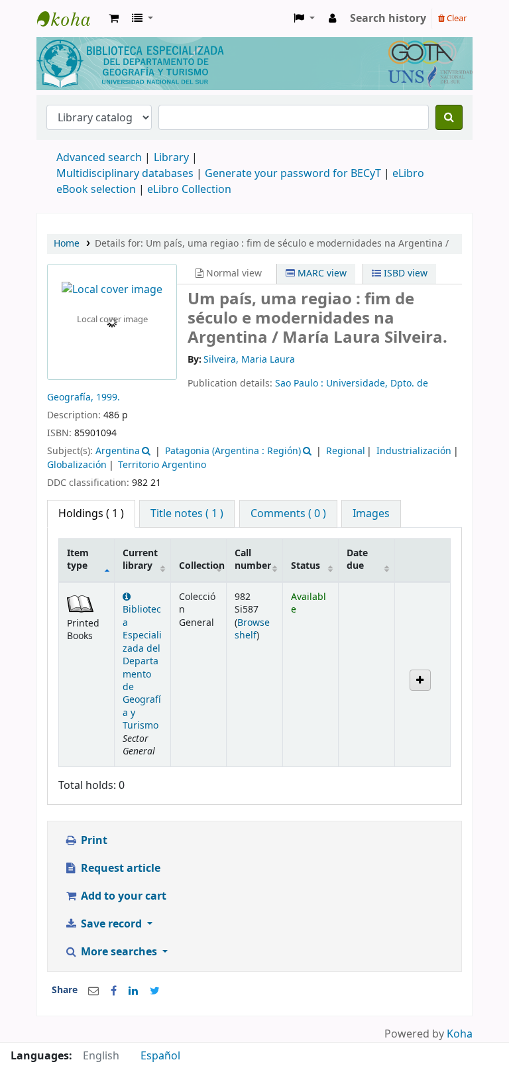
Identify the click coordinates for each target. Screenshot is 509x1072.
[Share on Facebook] (114, 991)
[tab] (187, 514)
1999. (108, 397)
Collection (202, 566)
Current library (140, 559)
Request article (119, 868)
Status (305, 566)
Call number (253, 559)
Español (160, 1056)
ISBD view (404, 273)
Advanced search (99, 158)
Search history (388, 19)
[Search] (449, 117)
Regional (345, 451)
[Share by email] (93, 991)
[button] (113, 18)
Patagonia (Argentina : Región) (233, 451)
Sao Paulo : (300, 383)
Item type (78, 559)
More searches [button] (119, 952)
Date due (357, 559)
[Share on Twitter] (155, 991)
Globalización (77, 465)
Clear (456, 18)
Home (67, 244)
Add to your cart (122, 896)
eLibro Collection (189, 190)
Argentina (117, 451)
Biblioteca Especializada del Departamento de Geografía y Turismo (142, 668)
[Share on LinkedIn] (133, 991)
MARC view (321, 273)
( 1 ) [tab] (91, 514)
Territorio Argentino (162, 465)
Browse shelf (252, 629)
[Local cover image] (112, 290)
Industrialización (413, 451)
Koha (460, 1034)
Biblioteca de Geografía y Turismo (70, 18)
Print (92, 841)
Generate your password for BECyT (293, 174)
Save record (111, 924)
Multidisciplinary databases (126, 174)
